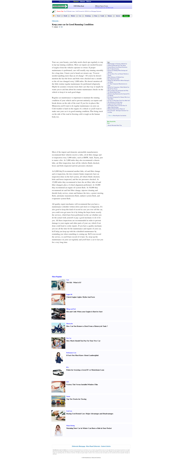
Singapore (76, 1)
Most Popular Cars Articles (119, 115)
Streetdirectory (88, 457)
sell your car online (124, 451)
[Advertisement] (69, 45)
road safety (60, 451)
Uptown (56, 26)
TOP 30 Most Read (79, 6)
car (91, 450)
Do (108, 110)
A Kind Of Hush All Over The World (117, 65)
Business (110, 15)
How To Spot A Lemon (113, 68)
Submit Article (106, 446)
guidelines (100, 450)
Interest (118, 15)
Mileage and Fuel (71, 309)
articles (73, 452)
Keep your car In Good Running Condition (72, 24)
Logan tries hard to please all (115, 103)
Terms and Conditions (96, 457)
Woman (126, 15)
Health (65, 15)
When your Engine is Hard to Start (89, 312)
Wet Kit (69, 282)
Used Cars (69, 411)
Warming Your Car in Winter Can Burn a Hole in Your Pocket (89, 428)
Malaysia (88, 1)
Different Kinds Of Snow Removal (116, 108)
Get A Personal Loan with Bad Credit (104, 7)
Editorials (55, 21)
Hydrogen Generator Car (122, 110)
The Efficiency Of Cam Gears (115, 102)
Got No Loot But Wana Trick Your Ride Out (118, 100)
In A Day (110, 112)
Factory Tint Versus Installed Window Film (82, 384)
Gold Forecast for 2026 (81, 11)
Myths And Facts (89, 297)
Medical (73, 15)
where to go (83, 451)
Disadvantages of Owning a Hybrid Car (117, 63)
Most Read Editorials (93, 446)
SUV (67, 382)
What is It (76, 282)
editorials (55, 454)
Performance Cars (71, 353)
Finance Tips (60, 11)
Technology (88, 15)
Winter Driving (70, 425)
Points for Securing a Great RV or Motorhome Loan (85, 370)
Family (102, 15)
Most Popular (57, 277)
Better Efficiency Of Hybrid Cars (116, 77)
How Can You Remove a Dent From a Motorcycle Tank (86, 326)
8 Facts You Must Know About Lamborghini (82, 355)
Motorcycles (69, 323)
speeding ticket (61, 452)
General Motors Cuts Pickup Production (117, 67)
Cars (80, 15)
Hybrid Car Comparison (113, 87)
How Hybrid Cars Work (113, 78)
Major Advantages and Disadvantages (99, 414)
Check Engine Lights (74, 297)
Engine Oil (69, 294)
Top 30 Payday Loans (69, 11)
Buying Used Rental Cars (75, 414)
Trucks (68, 396)
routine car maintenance (75, 451)
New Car (68, 338)
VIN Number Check (113, 105)
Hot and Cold (71, 312)
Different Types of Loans (101, 6)
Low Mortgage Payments (95, 11)
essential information (77, 450)
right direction (112, 450)
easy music (100, 452)
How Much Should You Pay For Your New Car (83, 341)
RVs (67, 367)
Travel (58, 15)
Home (95, 15)
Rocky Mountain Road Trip (115, 125)
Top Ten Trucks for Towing (76, 399)
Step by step (94, 450)
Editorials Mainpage (78, 446)
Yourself (113, 110)
